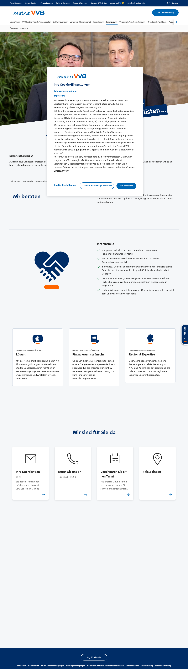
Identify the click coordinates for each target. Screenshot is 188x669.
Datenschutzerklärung (65, 91)
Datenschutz (33, 666)
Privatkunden (15, 3)
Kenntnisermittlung (163, 666)
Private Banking (62, 3)
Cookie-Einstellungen (65, 185)
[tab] (14, 22)
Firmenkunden (47, 3)
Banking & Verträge (99, 3)
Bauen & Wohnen (80, 3)
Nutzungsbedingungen (75, 666)
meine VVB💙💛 (117, 3)
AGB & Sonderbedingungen (52, 666)
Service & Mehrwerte (136, 3)
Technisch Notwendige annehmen (97, 186)
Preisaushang (147, 666)
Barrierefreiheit (132, 666)
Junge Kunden (31, 3)
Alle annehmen (126, 186)
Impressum (21, 666)
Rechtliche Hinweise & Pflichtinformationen (105, 666)
